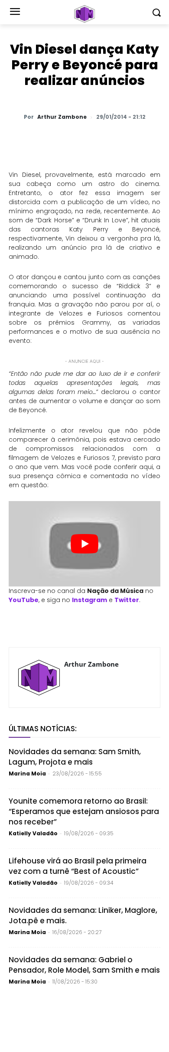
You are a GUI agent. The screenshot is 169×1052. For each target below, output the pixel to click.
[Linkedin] (124, 139)
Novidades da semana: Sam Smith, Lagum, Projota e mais (75, 756)
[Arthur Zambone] (39, 677)
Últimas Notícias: (43, 728)
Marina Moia (27, 773)
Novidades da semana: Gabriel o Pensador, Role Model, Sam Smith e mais (84, 964)
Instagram (89, 600)
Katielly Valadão (33, 833)
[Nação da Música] (84, 14)
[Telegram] (104, 139)
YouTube (24, 600)
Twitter (126, 600)
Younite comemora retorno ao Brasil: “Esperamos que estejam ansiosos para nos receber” (84, 811)
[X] (64, 139)
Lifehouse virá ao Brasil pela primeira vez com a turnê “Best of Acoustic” (77, 866)
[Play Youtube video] (84, 543)
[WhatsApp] (44, 139)
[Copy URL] (144, 139)
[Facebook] (84, 139)
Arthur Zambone (62, 117)
